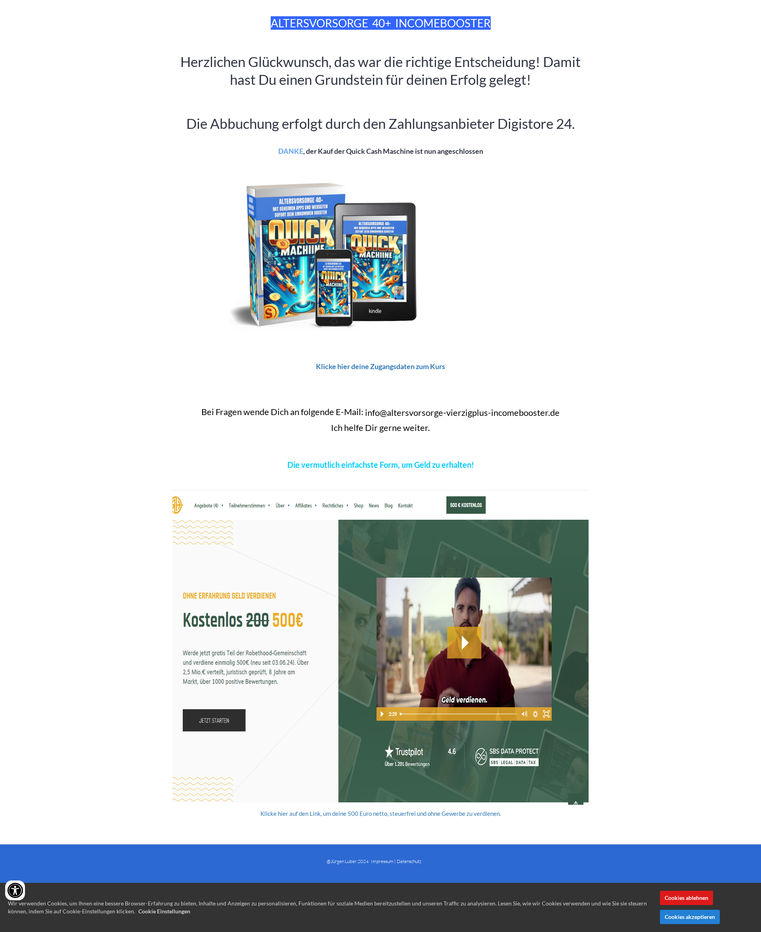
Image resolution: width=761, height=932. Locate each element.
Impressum (382, 861)
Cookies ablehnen (686, 897)
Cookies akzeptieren (690, 916)
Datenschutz (409, 861)
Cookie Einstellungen (164, 911)
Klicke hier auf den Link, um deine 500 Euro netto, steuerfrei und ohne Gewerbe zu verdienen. (380, 813)
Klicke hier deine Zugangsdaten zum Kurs (380, 366)
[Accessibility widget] (15, 890)
